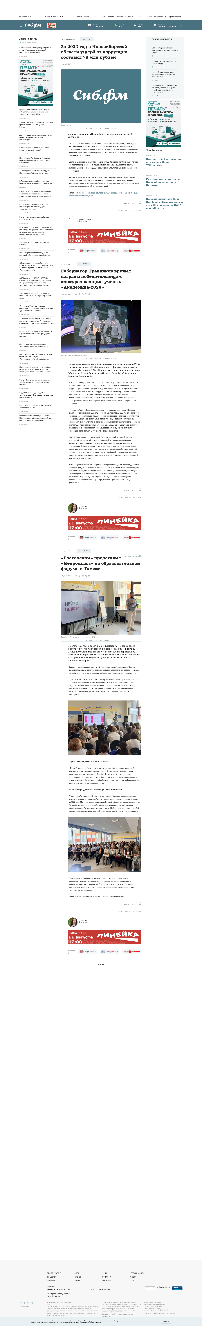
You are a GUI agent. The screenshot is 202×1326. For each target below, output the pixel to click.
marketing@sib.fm (53, 1296)
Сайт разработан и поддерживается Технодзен (159, 1313)
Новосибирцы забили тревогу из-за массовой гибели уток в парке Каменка (34, 254)
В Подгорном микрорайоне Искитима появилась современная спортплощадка (35, 182)
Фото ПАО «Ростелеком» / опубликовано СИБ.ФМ (79, 637)
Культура (51, 1281)
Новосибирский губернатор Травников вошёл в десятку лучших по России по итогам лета (34, 160)
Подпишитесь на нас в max (129, 211)
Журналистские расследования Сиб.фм (117, 16)
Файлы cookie (106, 1317)
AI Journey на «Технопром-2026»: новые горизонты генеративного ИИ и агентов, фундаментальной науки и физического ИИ (36, 321)
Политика (106, 1277)
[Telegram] (89, 293)
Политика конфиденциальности (112, 1312)
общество (86, 39)
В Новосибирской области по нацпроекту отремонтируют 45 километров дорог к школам (35, 333)
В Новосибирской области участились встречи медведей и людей (34, 148)
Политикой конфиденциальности (88, 1322)
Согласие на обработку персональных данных (117, 1314)
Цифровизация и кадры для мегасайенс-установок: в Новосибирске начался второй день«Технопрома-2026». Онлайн (35, 369)
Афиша (105, 1273)
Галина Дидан (84, 507)
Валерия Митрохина (86, 220)
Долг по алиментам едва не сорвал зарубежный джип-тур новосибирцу (33, 345)
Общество (52, 1277)
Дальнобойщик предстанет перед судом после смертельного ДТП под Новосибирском (35, 137)
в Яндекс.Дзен (24, 1306)
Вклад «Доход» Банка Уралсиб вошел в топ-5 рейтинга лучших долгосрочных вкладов (35, 382)
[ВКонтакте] (75, 294)
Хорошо (166, 1322)
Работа (133, 1277)
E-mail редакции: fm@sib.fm (152, 1308)
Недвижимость (137, 1273)
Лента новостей (28, 38)
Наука (77, 1281)
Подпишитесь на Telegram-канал (102, 128)
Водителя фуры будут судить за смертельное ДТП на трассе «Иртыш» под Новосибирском (36, 394)
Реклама (51, 1287)
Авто (77, 1273)
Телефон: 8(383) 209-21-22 (58, 1289)
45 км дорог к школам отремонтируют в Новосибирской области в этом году (34, 172)
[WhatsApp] (82, 294)
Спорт (132, 1281)
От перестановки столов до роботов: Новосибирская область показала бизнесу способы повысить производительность (36, 418)
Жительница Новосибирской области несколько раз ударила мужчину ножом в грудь (35, 295)
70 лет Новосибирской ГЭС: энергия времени (163, 16)
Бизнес (78, 1277)
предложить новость (29, 42)
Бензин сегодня (83, 16)
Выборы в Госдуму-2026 (54, 16)
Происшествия (54, 1273)
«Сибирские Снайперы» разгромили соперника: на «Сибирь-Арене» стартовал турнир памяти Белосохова (36, 308)
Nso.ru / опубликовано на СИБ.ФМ (74, 355)
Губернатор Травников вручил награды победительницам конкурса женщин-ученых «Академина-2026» (34, 111)
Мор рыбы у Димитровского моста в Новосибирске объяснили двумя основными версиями (33, 206)
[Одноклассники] (79, 294)
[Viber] (85, 294)
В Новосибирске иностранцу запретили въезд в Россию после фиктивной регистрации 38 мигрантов (35, 49)
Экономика (107, 1281)
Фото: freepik (66, 125)
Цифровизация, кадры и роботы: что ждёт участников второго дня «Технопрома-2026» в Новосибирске (36, 356)
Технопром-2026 (24, 16)
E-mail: (100, 1289)
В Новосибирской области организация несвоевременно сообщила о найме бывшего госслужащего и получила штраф (36, 193)
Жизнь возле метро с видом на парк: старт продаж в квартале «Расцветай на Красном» (36, 124)
